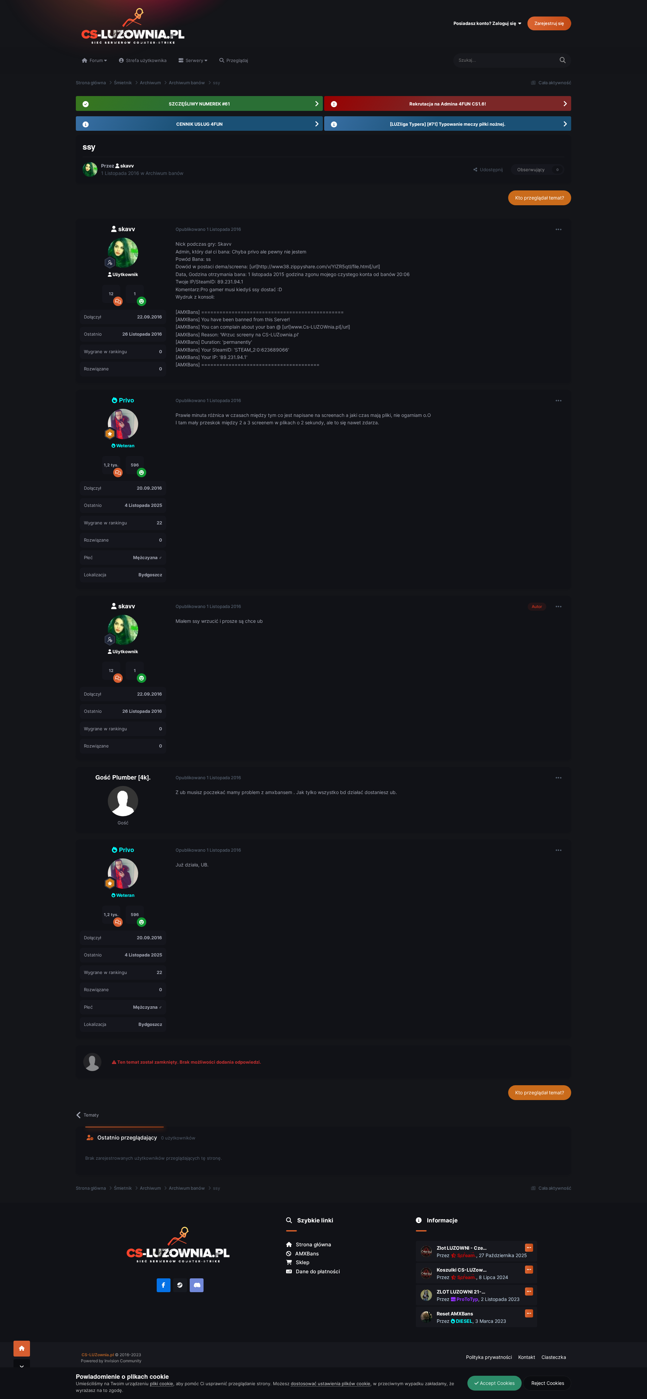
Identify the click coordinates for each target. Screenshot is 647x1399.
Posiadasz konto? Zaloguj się (486, 23)
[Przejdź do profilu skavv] (90, 169)
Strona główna (313, 1244)
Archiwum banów (164, 173)
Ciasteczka (554, 1357)
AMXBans (306, 1253)
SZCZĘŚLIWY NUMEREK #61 (199, 104)
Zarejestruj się (549, 23)
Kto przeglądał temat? (539, 198)
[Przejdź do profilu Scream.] (426, 1251)
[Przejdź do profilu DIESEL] (426, 1317)
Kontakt (526, 1357)
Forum (96, 60)
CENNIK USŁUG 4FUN (199, 124)
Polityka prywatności (489, 1357)
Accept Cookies (497, 1383)
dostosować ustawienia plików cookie (330, 1383)
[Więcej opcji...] (559, 229)
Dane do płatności (317, 1271)
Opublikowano (208, 229)
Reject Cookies (547, 1383)
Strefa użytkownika (145, 60)
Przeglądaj (236, 60)
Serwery (194, 60)
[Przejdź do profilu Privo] (123, 424)
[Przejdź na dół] (21, 1367)
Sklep (302, 1262)
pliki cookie (161, 1383)
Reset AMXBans (455, 1313)
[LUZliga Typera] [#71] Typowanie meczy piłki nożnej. (447, 124)
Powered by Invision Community (111, 1360)
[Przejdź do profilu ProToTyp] (426, 1295)
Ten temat (535, 60)
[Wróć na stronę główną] (21, 1349)
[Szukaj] (562, 60)
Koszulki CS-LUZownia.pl (462, 1270)
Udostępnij (490, 169)
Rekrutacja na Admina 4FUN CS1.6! (447, 104)
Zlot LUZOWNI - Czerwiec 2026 (462, 1248)
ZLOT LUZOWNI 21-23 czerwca (462, 1292)
